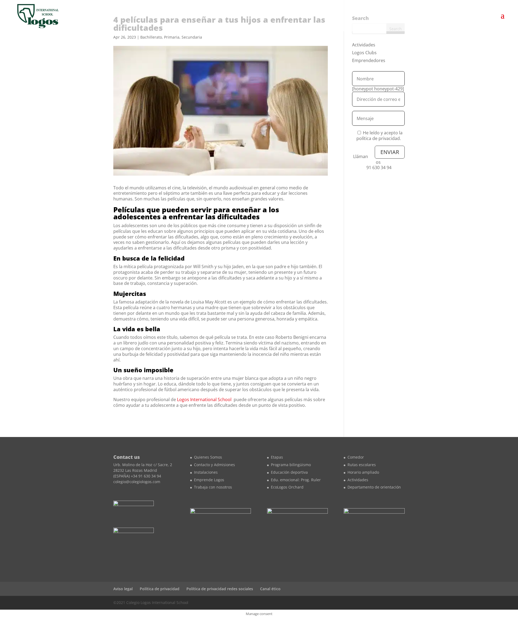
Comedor (355, 457)
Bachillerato (151, 37)
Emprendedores (368, 60)
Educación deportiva (289, 472)
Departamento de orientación (374, 487)
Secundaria (192, 37)
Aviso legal (123, 588)
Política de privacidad (159, 588)
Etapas (277, 457)
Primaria (171, 37)
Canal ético (270, 588)
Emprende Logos (209, 479)
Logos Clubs (364, 53)
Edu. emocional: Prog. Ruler (296, 479)
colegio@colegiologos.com (136, 481)
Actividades (363, 45)
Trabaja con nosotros (213, 487)
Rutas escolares (361, 464)
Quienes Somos (208, 457)
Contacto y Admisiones (214, 464)
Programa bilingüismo (291, 464)
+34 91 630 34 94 (146, 476)
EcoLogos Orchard (287, 487)
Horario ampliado (363, 472)
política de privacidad (378, 138)
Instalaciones (206, 472)
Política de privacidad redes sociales (219, 588)
